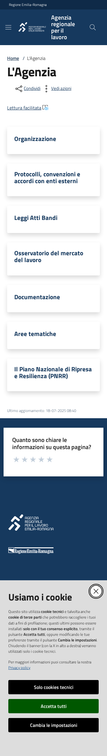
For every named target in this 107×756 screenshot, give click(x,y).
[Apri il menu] (8, 27)
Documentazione (37, 297)
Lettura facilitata (24, 107)
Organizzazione (35, 138)
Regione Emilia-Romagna (28, 4)
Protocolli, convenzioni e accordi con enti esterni (47, 177)
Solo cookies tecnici (53, 687)
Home (13, 58)
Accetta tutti (54, 706)
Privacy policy (19, 668)
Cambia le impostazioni (53, 725)
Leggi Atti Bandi (35, 217)
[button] (92, 27)
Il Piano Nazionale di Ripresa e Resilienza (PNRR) (53, 372)
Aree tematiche (35, 333)
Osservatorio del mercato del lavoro (48, 256)
